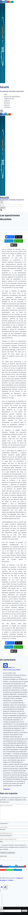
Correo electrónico (6, 835)
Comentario (4, 823)
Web (1, 841)
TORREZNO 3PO (9, 98)
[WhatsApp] (10, 2)
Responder (6, 789)
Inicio (5, 94)
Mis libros (7, 103)
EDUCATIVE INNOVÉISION (12, 96)
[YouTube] (8, 2)
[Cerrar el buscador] (1, 908)
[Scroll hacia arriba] (1, 887)
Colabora (7, 101)
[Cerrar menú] (0, 890)
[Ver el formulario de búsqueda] (1, 111)
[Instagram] (6, 2)
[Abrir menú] (2, 202)
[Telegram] (12, 2)
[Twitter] (3, 2)
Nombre (3, 829)
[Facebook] (1, 2)
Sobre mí (6, 105)
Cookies (10, 880)
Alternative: (3, 856)
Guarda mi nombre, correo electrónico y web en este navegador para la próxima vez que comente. (13, 847)
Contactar (7, 107)
